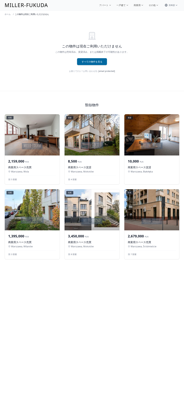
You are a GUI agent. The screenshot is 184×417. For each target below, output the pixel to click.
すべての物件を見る (92, 61)
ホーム (8, 14)
